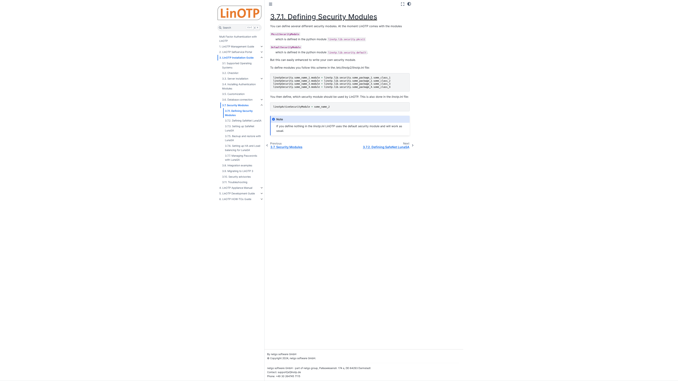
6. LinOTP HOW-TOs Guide (235, 199)
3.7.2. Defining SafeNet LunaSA (243, 120)
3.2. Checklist (230, 72)
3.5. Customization (233, 93)
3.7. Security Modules (235, 105)
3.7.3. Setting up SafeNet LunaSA (239, 128)
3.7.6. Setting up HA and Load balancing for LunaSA (242, 148)
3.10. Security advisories (236, 176)
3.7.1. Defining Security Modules (239, 113)
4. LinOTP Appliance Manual (235, 187)
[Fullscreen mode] (402, 4)
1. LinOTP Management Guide (236, 46)
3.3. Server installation (235, 78)
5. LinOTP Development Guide (237, 193)
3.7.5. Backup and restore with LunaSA (243, 138)
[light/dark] (409, 4)
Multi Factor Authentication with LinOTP (238, 38)
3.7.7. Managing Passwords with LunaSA (241, 157)
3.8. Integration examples (237, 165)
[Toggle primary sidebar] (270, 4)
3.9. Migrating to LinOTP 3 (237, 171)
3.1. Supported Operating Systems (237, 65)
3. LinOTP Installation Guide (236, 57)
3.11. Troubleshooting (234, 182)
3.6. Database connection (237, 99)
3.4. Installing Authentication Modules (239, 86)
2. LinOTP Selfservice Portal (235, 51)
